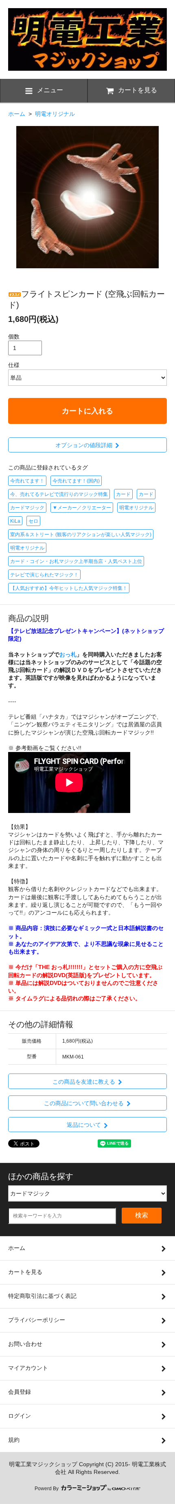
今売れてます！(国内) (76, 481)
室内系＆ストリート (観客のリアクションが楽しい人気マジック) (80, 534)
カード (123, 494)
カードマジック (27, 508)
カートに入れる (87, 411)
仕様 (14, 365)
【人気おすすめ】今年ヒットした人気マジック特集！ (68, 588)
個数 (14, 336)
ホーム (16, 114)
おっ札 (68, 654)
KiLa (15, 521)
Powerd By (47, 1488)
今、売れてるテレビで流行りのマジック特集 (59, 494)
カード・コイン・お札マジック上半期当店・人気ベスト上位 (76, 561)
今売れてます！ (27, 481)
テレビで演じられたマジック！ (44, 575)
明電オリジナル (55, 114)
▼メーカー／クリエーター (81, 508)
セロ (33, 521)
